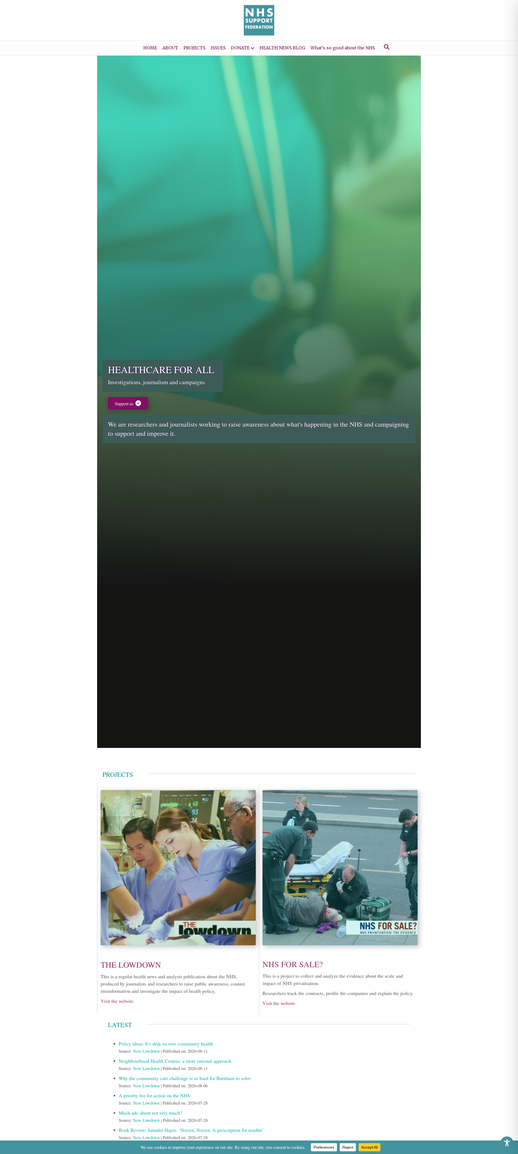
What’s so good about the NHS (343, 47)
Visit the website (117, 1001)
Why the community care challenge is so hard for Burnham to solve (185, 1078)
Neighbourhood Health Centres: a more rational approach (175, 1061)
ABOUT (170, 47)
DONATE (240, 47)
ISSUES (218, 47)
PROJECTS (194, 47)
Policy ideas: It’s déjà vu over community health (166, 1043)
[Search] (385, 47)
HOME (150, 47)
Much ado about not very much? (150, 1112)
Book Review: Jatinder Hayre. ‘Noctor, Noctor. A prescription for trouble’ (191, 1130)
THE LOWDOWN (131, 964)
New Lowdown (146, 1051)
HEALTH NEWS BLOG (282, 47)
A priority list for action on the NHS (154, 1095)
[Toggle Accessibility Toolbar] (507, 1143)
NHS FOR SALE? (293, 964)
